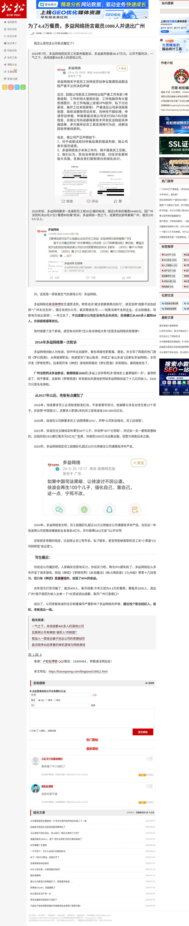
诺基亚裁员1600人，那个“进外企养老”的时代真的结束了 (56, 839)
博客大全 (12, 64)
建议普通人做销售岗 (168, 325)
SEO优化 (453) (169, 260)
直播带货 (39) (169, 276)
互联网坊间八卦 (142, 813)
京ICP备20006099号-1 (66, 920)
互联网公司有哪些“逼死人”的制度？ (55, 632)
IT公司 (151, 813)
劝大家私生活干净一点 (40, 893)
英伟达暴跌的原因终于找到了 (43, 900)
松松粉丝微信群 (171, 303)
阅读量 (38, 33)
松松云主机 (23, 87)
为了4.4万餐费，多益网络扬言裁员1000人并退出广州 (86, 26)
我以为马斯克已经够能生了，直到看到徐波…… (52, 881)
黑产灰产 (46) (169, 271)
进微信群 (11, 87)
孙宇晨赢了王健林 (38, 845)
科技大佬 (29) (169, 281)
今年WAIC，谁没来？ (169, 194)
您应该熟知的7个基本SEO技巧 (173, 200)
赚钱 (63, 578)
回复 (142, 775)
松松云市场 (5, 87)
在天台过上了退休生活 (169, 336)
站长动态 (12, 29)
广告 (77, 436)
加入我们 (32, 915)
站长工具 (12, 57)
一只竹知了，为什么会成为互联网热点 (47, 851)
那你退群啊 (35, 875)
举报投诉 (51, 915)
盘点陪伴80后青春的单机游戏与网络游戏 (58, 645)
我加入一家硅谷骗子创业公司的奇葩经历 (58, 638)
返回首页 (12, 22)
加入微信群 (149, 683)
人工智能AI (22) (170, 265)
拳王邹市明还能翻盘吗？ (170, 216)
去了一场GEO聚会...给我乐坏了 (44, 857)
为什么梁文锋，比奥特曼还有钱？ (45, 869)
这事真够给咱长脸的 (39, 863)
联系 (33, 700)
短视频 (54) (168, 287)
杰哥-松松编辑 (62, 33)
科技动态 (12, 50)
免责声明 (61, 915)
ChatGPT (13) (169, 255)
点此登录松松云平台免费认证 (49, 691)
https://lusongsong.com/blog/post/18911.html (78, 671)
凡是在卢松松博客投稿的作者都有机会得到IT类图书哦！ (56, 906)
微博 (58, 304)
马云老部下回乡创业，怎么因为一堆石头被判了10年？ (55, 833)
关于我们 (41, 915)
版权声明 (70, 915)
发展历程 (80, 915)
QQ (32, 705)
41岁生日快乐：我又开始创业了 (174, 331)
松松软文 (17, 87)
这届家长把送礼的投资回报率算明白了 (47, 827)
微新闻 (49, 33)
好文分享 (12, 36)
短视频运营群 (170, 309)
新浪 (52, 304)
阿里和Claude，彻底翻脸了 (43, 887)
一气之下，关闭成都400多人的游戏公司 (58, 626)
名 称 (33, 695)
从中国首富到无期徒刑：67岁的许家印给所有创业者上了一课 (58, 821)
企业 (129, 310)
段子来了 (12, 43)
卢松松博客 (13, 9)
